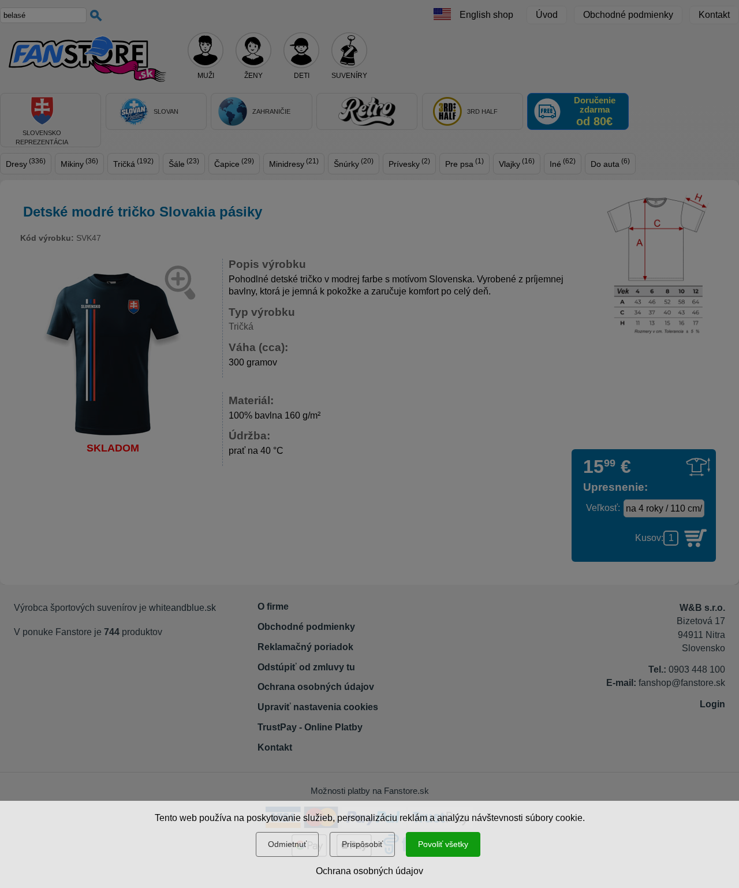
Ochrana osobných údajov (369, 871)
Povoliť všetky (443, 844)
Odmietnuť (287, 844)
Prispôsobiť (362, 844)
